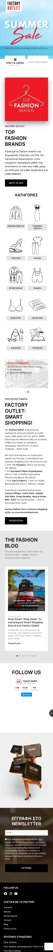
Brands (7, 911)
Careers (7, 920)
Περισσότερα (14, 643)
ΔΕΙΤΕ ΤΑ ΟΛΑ (16, 183)
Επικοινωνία (10, 928)
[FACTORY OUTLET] (13, 5)
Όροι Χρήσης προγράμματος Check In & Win (25, 946)
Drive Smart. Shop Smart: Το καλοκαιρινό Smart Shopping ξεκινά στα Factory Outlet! (25, 622)
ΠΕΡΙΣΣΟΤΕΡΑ (16, 520)
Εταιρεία (8, 907)
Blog (6, 924)
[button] (25, 392)
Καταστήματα (10, 916)
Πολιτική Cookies (12, 951)
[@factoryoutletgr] (18, 682)
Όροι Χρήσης (10, 942)
